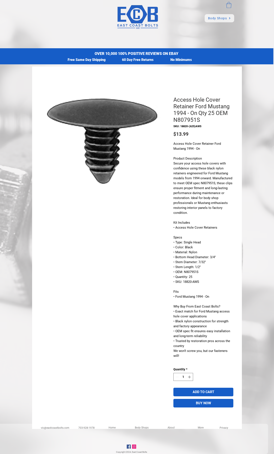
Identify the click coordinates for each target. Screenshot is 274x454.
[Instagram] (134, 447)
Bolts (144, 452)
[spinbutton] (183, 377)
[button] (228, 5)
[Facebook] (129, 447)
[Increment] (189, 377)
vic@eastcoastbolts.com (55, 427)
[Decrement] (176, 377)
